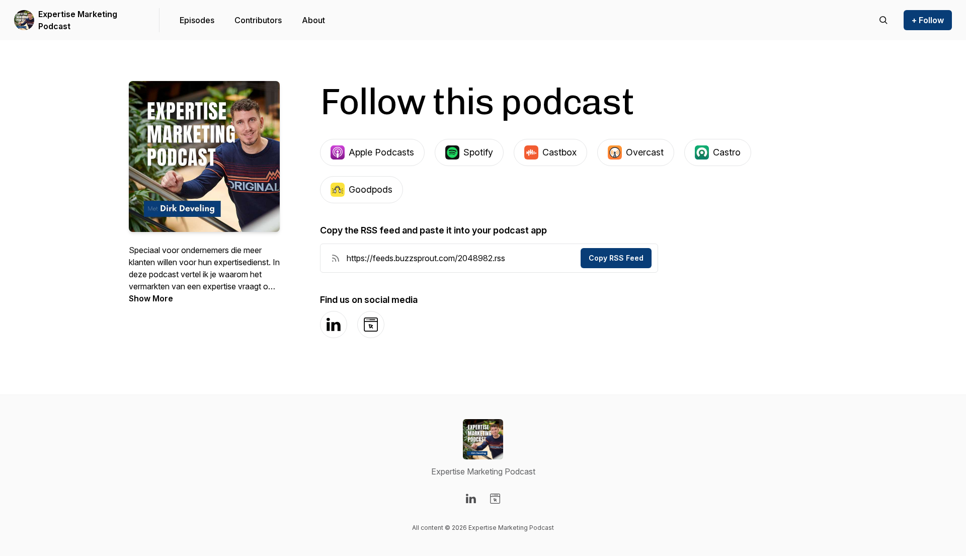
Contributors (258, 20)
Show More (151, 298)
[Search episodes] (883, 20)
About (313, 20)
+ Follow (928, 20)
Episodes (197, 20)
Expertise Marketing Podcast (77, 20)
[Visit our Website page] (495, 499)
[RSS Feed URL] (336, 258)
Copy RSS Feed (616, 258)
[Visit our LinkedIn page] (471, 499)
